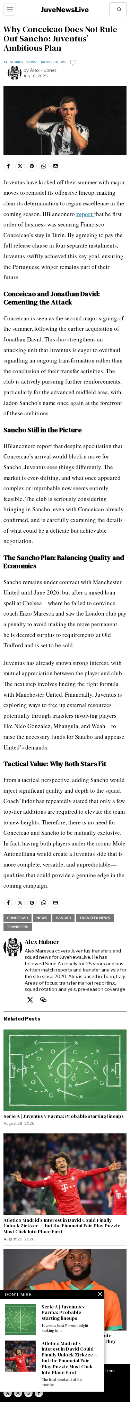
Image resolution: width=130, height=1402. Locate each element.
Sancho (63, 918)
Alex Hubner (43, 70)
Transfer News (52, 62)
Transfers (17, 927)
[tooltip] (8, 166)
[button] (120, 9)
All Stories (13, 62)
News (31, 62)
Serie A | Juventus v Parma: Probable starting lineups (63, 1116)
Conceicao (17, 918)
